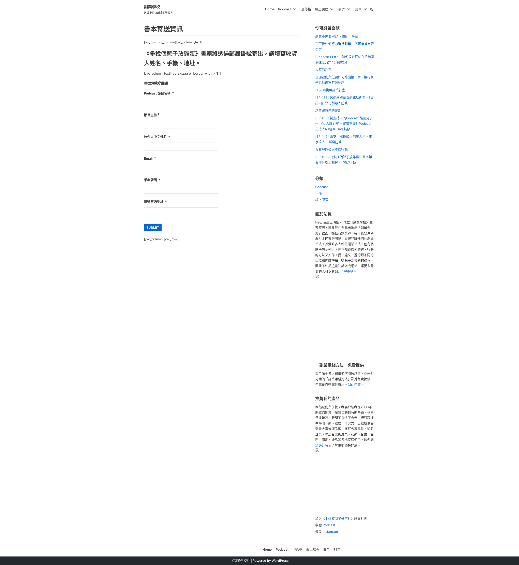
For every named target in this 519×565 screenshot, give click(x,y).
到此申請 (354, 384)
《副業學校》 (240, 561)
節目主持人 (152, 115)
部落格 (306, 9)
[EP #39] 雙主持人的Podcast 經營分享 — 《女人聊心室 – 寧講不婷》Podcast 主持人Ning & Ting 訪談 (344, 123)
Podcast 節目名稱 (159, 93)
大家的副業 (323, 70)
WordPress (280, 561)
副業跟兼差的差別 (328, 110)
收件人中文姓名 (157, 137)
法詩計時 (321, 445)
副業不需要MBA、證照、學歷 (336, 36)
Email (150, 158)
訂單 (337, 549)
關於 (326, 549)
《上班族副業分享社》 (338, 519)
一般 (318, 193)
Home (269, 9)
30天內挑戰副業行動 (330, 90)
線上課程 (321, 200)
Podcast (321, 187)
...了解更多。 (347, 271)
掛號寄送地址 (155, 202)
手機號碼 (152, 180)
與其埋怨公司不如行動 (331, 149)
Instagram (330, 532)
